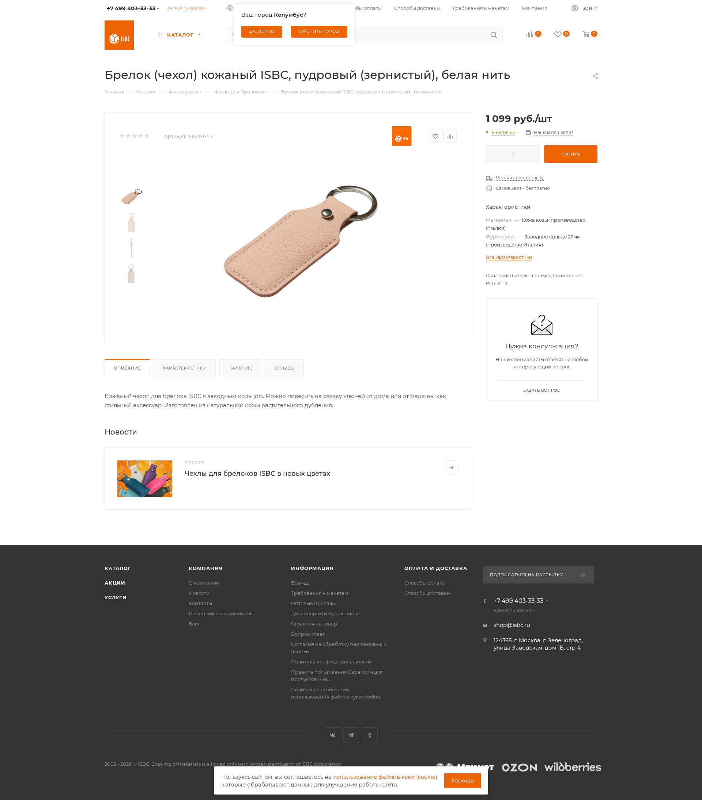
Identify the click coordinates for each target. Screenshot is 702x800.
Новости (199, 593)
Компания (206, 568)
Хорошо (462, 780)
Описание (127, 368)
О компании (204, 583)
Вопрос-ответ (308, 634)
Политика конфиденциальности (331, 662)
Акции (115, 583)
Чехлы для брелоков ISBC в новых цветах (257, 474)
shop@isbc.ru (512, 624)
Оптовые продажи (314, 603)
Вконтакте (332, 735)
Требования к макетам (319, 593)
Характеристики (185, 368)
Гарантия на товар (314, 624)
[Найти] (494, 34)
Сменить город (319, 31)
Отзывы (284, 368)
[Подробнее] (451, 467)
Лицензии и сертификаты (221, 613)
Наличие (240, 368)
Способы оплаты (424, 583)
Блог (194, 624)
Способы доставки (427, 593)
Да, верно (262, 31)
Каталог (118, 568)
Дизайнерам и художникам (325, 613)
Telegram (351, 735)
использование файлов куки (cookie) (385, 776)
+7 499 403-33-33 (518, 601)
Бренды (300, 583)
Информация (312, 568)
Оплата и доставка (435, 568)
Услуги (116, 597)
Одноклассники (370, 735)
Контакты (200, 603)
